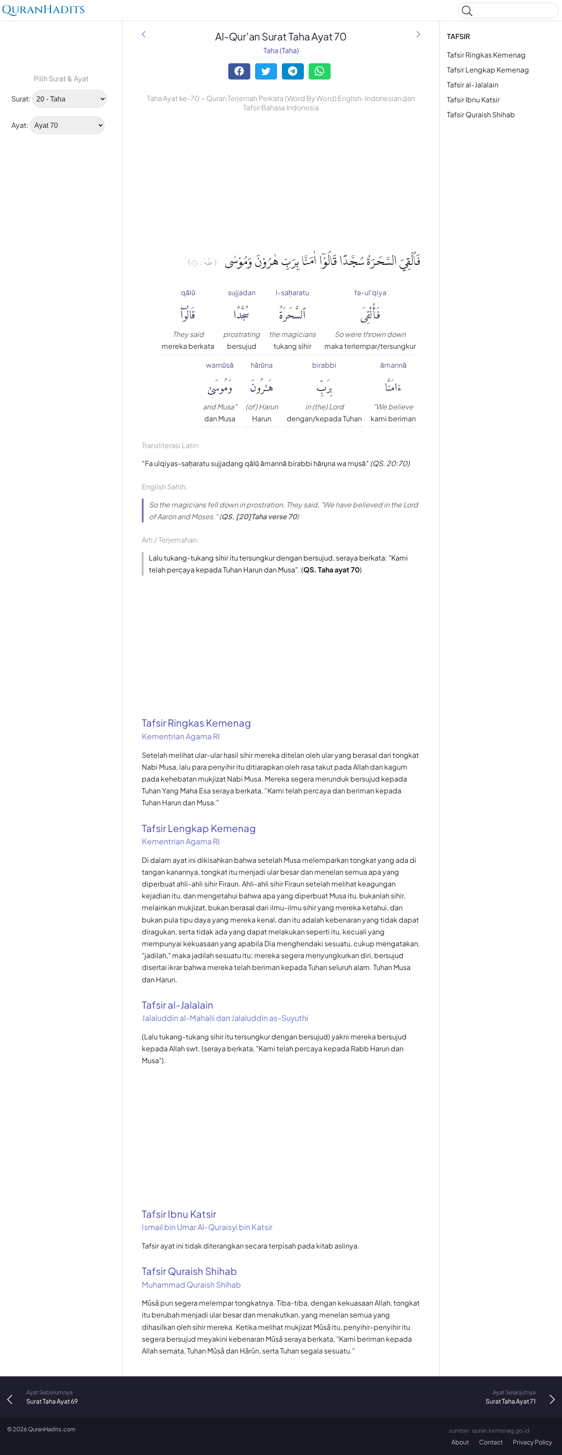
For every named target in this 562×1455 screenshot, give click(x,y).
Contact (491, 1442)
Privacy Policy (532, 1442)
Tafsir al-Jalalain (472, 84)
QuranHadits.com (52, 1429)
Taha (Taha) (281, 50)
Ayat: (20, 125)
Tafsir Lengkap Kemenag (488, 69)
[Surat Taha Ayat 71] (418, 34)
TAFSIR (458, 36)
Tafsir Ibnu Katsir (473, 99)
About (460, 1442)
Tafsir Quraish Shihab (481, 114)
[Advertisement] (61, 274)
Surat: (21, 98)
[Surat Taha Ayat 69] (143, 34)
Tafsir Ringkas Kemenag (486, 54)
